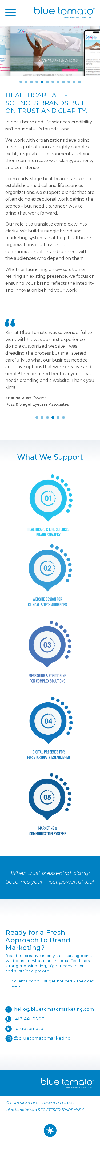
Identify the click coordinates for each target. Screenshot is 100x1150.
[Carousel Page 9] (63, 82)
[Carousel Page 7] (52, 82)
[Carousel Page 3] (31, 82)
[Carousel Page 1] (20, 82)
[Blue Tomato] (64, 12)
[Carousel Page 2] (26, 82)
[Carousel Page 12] (79, 82)
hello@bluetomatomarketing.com (54, 1009)
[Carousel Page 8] (58, 82)
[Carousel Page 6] (47, 82)
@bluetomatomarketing (42, 1038)
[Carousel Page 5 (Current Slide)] (42, 82)
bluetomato (28, 1028)
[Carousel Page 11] (74, 82)
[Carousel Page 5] (58, 417)
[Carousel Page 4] (36, 82)
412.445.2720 (29, 1018)
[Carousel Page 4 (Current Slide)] (52, 417)
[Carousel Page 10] (68, 82)
